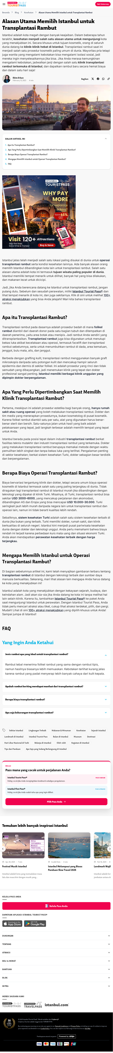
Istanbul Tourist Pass (38, 736)
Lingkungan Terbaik (37, 730)
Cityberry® (55, 1019)
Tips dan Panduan (12, 748)
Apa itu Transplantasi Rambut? (21, 144)
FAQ (9, 163)
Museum (78, 736)
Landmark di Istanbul (13, 736)
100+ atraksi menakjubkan (46, 610)
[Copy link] (109, 79)
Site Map (87, 1028)
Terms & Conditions (61, 1026)
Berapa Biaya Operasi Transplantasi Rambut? (28, 154)
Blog (17, 12)
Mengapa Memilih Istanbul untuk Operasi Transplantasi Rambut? (37, 159)
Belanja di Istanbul (43, 742)
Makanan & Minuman (61, 730)
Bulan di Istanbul (60, 736)
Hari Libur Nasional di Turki (16, 742)
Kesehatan (28, 12)
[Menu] (4, 4)
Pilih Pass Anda (54, 801)
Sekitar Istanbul (16, 730)
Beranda (6, 12)
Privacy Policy (75, 1026)
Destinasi (91, 736)
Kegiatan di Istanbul (80, 742)
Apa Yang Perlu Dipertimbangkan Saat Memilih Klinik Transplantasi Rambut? (42, 149)
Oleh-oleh (61, 742)
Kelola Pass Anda (59, 906)
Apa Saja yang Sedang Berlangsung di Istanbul (46, 748)
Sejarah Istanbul (98, 730)
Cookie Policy (45, 1028)
